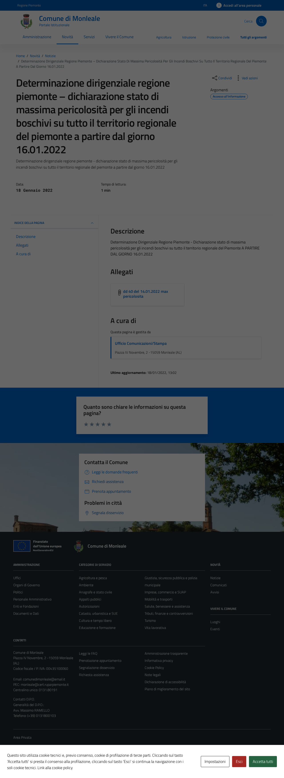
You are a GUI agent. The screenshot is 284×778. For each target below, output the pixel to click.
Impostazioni (215, 761)
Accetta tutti (263, 761)
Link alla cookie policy (55, 768)
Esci (239, 761)
